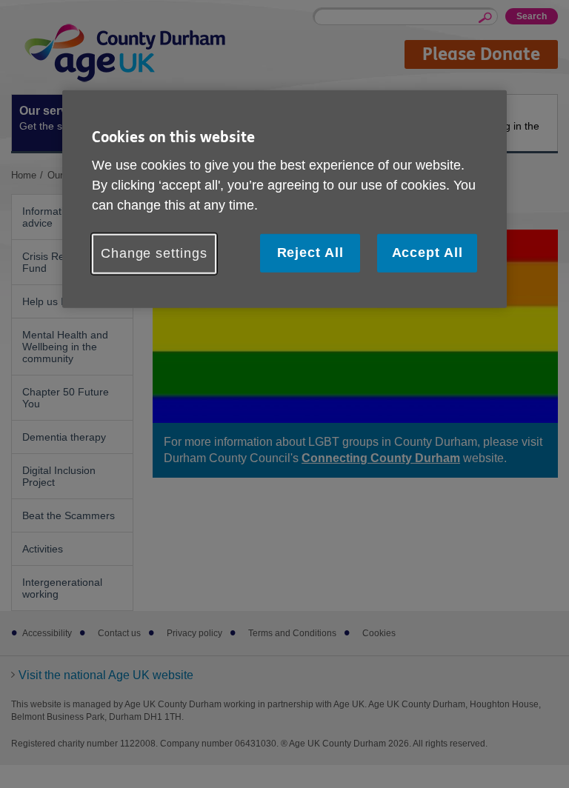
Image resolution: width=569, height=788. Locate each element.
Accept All (427, 252)
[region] (284, 198)
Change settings (154, 253)
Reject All (310, 252)
